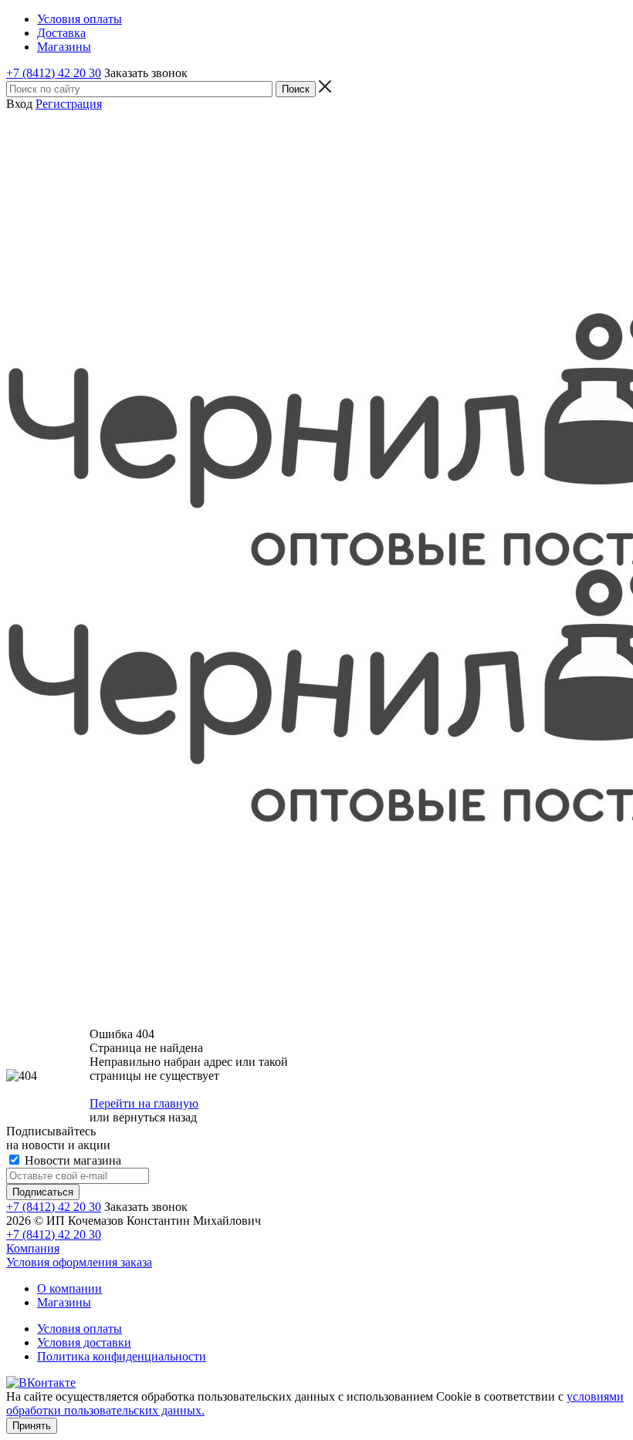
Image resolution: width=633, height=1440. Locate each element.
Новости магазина (71, 1160)
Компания (32, 1248)
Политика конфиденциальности (121, 1356)
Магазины (64, 1302)
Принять (31, 1426)
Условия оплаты (79, 1328)
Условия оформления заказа (79, 1262)
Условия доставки (84, 1342)
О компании (69, 1288)
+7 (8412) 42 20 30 (53, 72)
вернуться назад (155, 1117)
